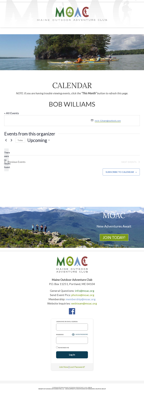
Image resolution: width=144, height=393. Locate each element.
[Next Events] (11, 140)
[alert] (6, 159)
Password (60, 334)
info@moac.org (84, 290)
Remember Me (63, 347)
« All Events (11, 113)
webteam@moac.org (84, 303)
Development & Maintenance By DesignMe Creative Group (85, 389)
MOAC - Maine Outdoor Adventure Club (72, 14)
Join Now (63, 367)
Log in (90, 387)
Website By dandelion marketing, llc (51, 389)
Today (20, 140)
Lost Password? (77, 367)
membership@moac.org (80, 299)
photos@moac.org (82, 295)
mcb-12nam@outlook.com (108, 120)
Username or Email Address (66, 321)
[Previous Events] (6, 140)
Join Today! (114, 237)
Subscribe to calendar (120, 172)
